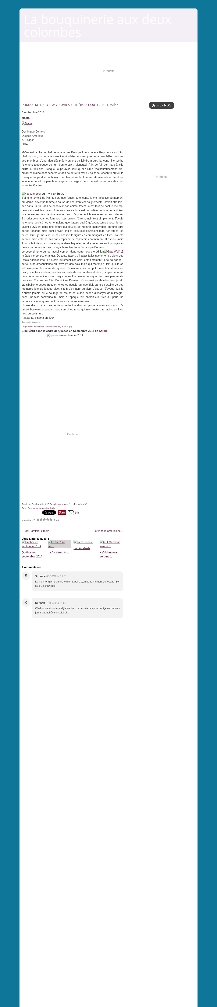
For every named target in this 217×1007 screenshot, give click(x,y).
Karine (103, 330)
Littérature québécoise (90, 105)
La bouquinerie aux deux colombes (46, 105)
